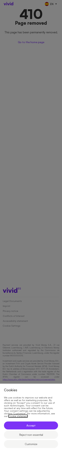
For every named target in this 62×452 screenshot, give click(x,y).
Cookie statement (18, 416)
